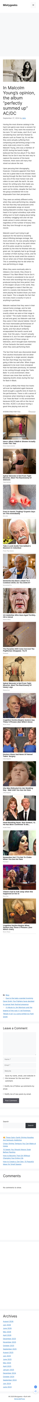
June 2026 (7, 1328)
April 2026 (7, 1335)
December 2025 (9, 1339)
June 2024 (7, 1387)
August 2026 (8, 1321)
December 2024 (9, 1373)
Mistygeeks (10, 5)
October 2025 (8, 1346)
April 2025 (7, 1366)
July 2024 (7, 1384)
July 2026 (7, 1325)
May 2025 (7, 1363)
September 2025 (9, 1349)
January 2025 (8, 1370)
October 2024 (8, 1377)
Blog (7, 995)
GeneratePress (19, 1399)
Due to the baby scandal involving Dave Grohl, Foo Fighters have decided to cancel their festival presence (18, 1001)
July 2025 (7, 1356)
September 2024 (10, 1380)
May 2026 (7, 1332)
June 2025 (7, 1359)
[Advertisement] (19, 33)
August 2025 (8, 1352)
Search (6, 1122)
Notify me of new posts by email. (18, 1094)
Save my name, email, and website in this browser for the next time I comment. (20, 1078)
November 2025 (9, 1342)
